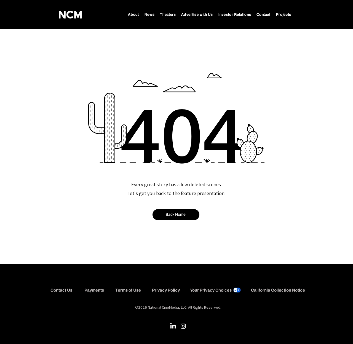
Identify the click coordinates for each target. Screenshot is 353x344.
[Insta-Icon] (183, 326)
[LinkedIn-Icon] (173, 326)
